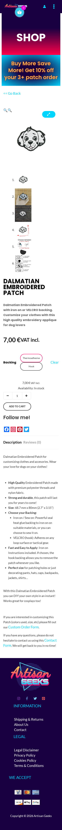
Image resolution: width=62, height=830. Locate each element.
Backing (9, 362)
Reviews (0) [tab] (32, 442)
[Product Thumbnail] (48, 114)
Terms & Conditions (29, 765)
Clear (55, 362)
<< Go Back (12, 93)
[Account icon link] (44, 6)
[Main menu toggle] (54, 6)
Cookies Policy (25, 760)
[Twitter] (35, 698)
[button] (5, 110)
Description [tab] (12, 442)
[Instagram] (19, 698)
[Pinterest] (43, 698)
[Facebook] (27, 698)
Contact (20, 730)
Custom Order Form (23, 627)
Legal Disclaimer (26, 750)
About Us (21, 724)
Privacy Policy (24, 755)
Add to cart (17, 406)
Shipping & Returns (28, 719)
